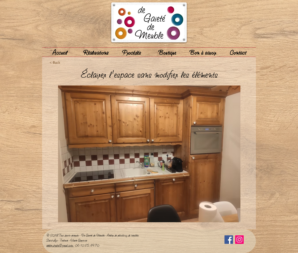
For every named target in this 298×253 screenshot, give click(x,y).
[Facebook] (228, 239)
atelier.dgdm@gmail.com (60, 245)
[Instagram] (239, 239)
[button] (149, 153)
